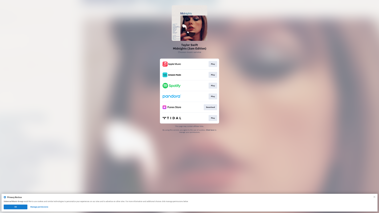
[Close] (374, 197)
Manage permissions (39, 207)
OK (15, 207)
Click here (210, 130)
